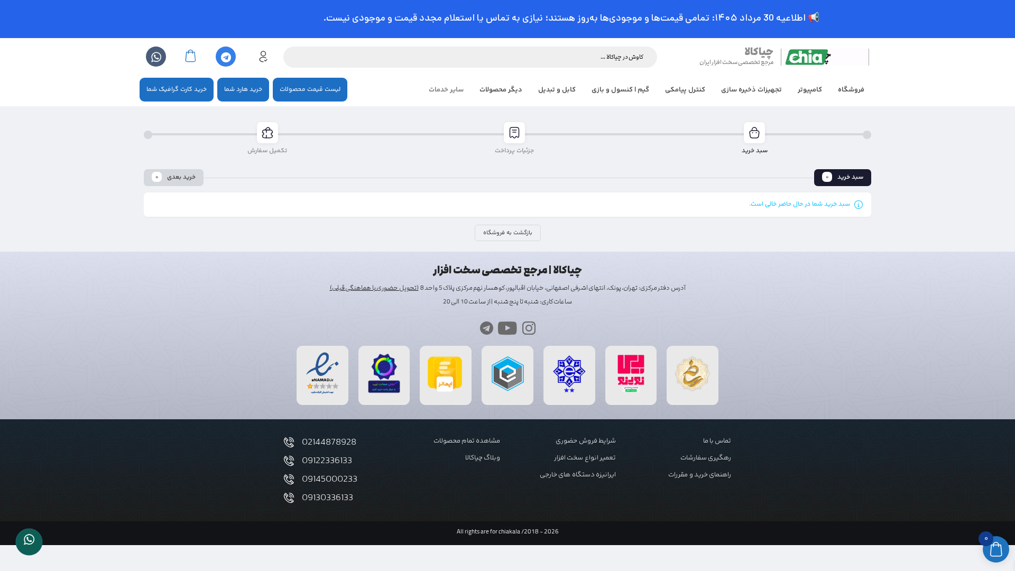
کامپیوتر (810, 90)
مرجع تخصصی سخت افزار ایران (736, 62)
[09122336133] (289, 461)
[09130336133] (289, 498)
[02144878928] (289, 442)
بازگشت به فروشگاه (507, 232)
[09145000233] (289, 479)
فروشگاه (851, 90)
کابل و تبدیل (557, 90)
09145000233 (329, 479)
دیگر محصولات (500, 90)
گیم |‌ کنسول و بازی (620, 90)
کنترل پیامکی (685, 90)
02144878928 (329, 442)
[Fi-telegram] (486, 328)
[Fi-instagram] (529, 328)
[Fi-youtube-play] (508, 328)
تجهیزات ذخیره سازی (751, 90)
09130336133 (327, 498)
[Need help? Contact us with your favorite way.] (29, 542)
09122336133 (327, 461)
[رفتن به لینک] (631, 393)
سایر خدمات (446, 90)
